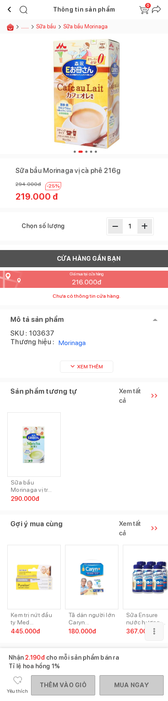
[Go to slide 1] (75, 152)
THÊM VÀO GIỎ (63, 685)
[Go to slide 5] (96, 152)
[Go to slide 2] (80, 152)
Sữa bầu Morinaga (85, 26)
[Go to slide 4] (91, 152)
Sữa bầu (46, 26)
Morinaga (72, 343)
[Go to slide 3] (86, 152)
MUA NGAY (131, 685)
